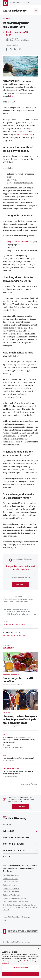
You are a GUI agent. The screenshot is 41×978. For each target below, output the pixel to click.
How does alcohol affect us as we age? (18, 758)
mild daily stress (25, 135)
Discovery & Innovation (16, 837)
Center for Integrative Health (18, 601)
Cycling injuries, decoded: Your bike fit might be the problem (18, 772)
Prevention (7, 713)
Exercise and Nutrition (10, 624)
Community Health (13, 844)
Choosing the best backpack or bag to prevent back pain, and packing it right (20, 719)
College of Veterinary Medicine (14, 898)
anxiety (27, 123)
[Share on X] (11, 49)
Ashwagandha (18, 609)
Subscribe (20, 807)
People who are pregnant (18, 242)
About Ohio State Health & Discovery (17, 917)
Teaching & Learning (14, 850)
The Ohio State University (12, 875)
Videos (7, 856)
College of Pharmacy (11, 892)
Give (4, 920)
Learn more (20, 584)
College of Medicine (10, 882)
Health (7, 824)
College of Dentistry (10, 878)
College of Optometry (11, 888)
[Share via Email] (19, 49)
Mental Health (25, 612)
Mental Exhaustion (13, 612)
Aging (5, 755)
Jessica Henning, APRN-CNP (18, 33)
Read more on (29, 784)
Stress (33, 614)
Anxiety (9, 609)
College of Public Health (12, 895)
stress (11, 96)
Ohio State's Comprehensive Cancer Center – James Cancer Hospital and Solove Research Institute (20, 907)
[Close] (38, 948)
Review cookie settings (20, 967)
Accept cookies (20, 974)
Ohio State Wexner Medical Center (18, 40)
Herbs (26, 609)
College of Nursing (10, 885)
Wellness (6, 19)
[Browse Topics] (36, 10)
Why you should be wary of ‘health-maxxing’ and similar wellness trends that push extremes (19, 739)
